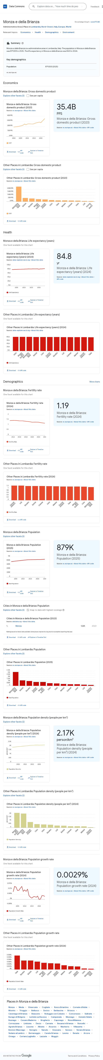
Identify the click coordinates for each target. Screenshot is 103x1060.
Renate (76, 1033)
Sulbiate (88, 1013)
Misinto (11, 1010)
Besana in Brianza (65, 1023)
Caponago (59, 1020)
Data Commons (17, 6)
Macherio (65, 1026)
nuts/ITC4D (95, 22)
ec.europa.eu (11, 72)
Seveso (68, 1030)
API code (21, 152)
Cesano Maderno (28, 1020)
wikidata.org (17, 621)
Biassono (36, 1013)
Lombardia (36, 27)
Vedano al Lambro (16, 1033)
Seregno (33, 1030)
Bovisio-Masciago (16, 1030)
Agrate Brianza (15, 1026)
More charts (95, 381)
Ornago (11, 1036)
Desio (38, 1023)
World (68, 27)
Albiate (41, 1026)
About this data (30, 110)
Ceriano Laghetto (28, 1036)
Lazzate (43, 1036)
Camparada (56, 1017)
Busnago (12, 1020)
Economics (26, 32)
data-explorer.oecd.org (21, 260)
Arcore (87, 1033)
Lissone (30, 1026)
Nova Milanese (74, 1020)
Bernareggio (34, 1033)
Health (38, 32)
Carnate (49, 1023)
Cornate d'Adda (80, 1007)
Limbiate (28, 1023)
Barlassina (58, 1010)
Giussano (56, 1030)
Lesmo (65, 1033)
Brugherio (45, 1020)
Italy (55, 27)
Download (12, 152)
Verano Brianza (83, 1030)
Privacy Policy (94, 1056)
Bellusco (35, 1010)
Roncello (81, 1023)
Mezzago (70, 1017)
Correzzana (13, 1023)
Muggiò (54, 1036)
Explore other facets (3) (13, 95)
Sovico (46, 1010)
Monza (19, 626)
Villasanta (77, 1026)
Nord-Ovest (47, 27)
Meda (21, 1007)
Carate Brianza (51, 1033)
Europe (61, 27)
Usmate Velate (85, 1017)
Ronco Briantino (61, 1007)
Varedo (44, 1030)
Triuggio (23, 1010)
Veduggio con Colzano (54, 1013)
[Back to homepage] (5, 6)
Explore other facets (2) (14, 722)
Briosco (71, 1010)
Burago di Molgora (16, 1017)
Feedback (95, 6)
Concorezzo (74, 1013)
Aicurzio (52, 1026)
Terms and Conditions (77, 1056)
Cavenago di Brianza (17, 1013)
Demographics (51, 32)
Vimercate (33, 1007)
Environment (68, 32)
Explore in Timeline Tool (36, 152)
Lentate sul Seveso (38, 1017)
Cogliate (46, 1007)
